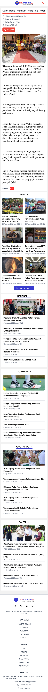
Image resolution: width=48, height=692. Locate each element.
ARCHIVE (23, 666)
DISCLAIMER (24, 634)
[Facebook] (27, 606)
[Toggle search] (43, 2)
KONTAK (24, 638)
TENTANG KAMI (24, 624)
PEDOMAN (24, 631)
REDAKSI (24, 627)
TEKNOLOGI (24, 662)
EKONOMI (24, 655)
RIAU (24, 648)
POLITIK (24, 652)
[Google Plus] (32, 606)
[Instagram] (15, 606)
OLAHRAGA (24, 659)
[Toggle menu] (4, 2)
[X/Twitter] (21, 606)
